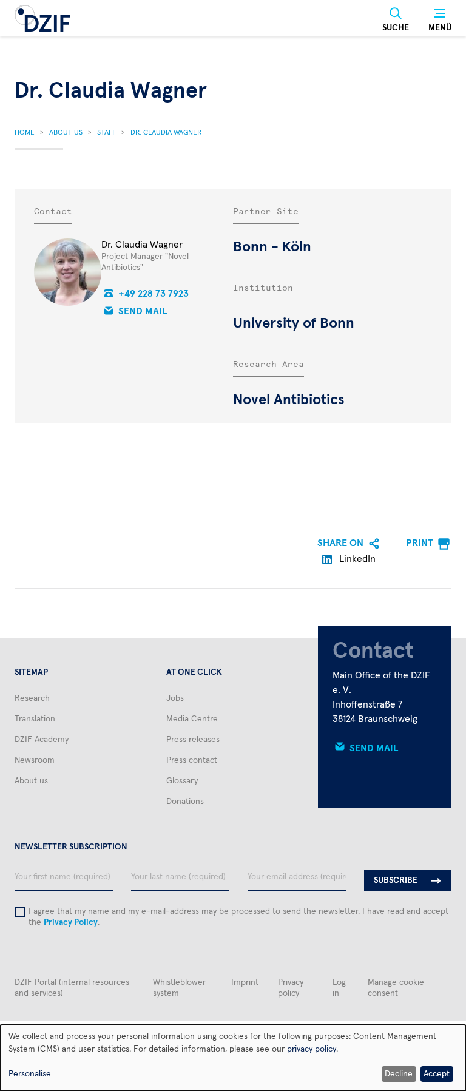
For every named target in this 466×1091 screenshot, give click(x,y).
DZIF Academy (42, 739)
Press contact (191, 760)
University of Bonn (293, 323)
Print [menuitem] (419, 543)
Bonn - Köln (272, 247)
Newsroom (35, 760)
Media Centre (192, 719)
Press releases (193, 739)
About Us (66, 133)
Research (32, 698)
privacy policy (311, 1049)
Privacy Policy (71, 922)
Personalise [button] (29, 1074)
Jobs (175, 698)
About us (31, 781)
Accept (437, 1074)
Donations (185, 801)
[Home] (42, 18)
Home (25, 133)
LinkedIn (356, 559)
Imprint (244, 982)
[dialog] (233, 1058)
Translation (35, 719)
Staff (106, 133)
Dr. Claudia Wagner (165, 133)
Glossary (182, 781)
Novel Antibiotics (289, 400)
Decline (399, 1074)
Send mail (142, 311)
